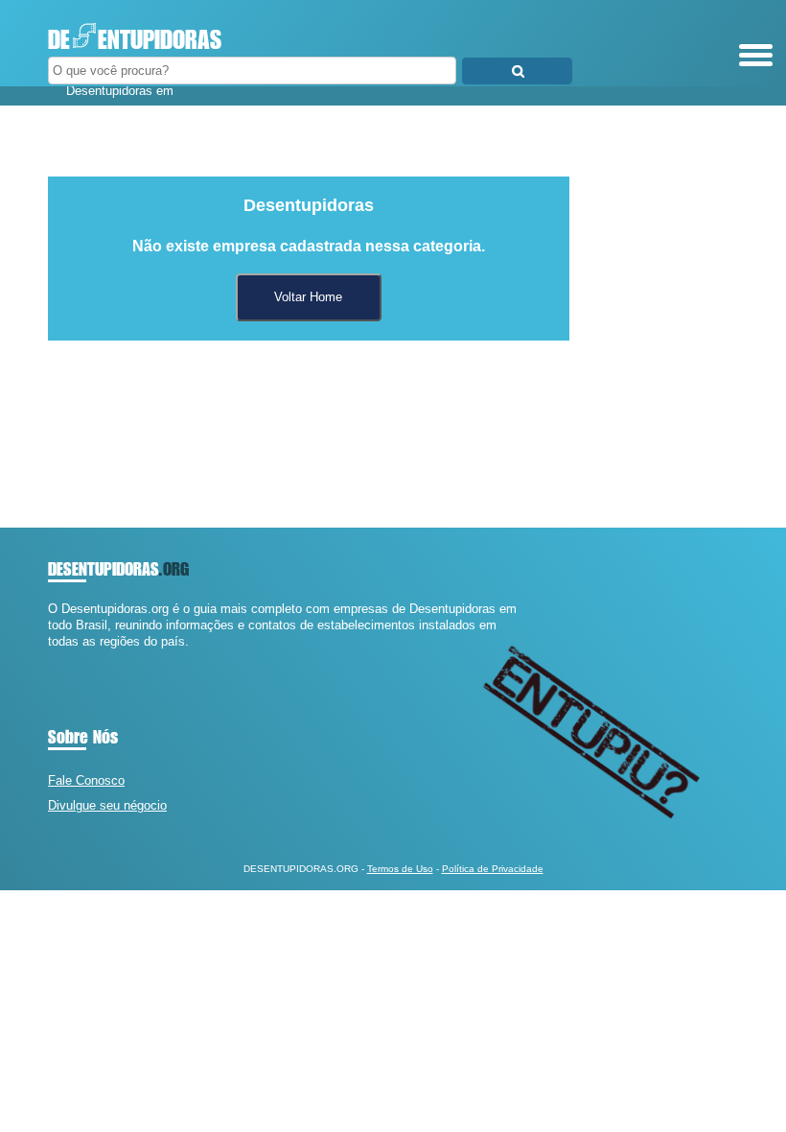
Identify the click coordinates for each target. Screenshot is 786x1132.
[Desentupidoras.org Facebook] (52, 658)
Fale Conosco (86, 780)
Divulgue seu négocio (107, 805)
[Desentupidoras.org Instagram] (69, 658)
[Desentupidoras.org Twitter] (61, 658)
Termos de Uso (400, 868)
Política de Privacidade (492, 868)
